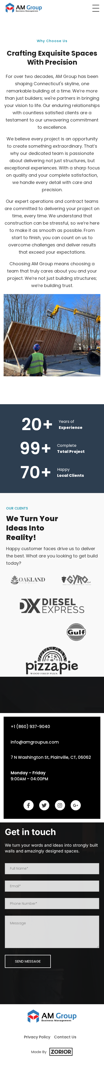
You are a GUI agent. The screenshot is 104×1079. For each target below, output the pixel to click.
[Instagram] (60, 805)
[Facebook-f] (28, 805)
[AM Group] (24, 7)
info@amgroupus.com (35, 742)
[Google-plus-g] (76, 805)
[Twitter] (44, 805)
